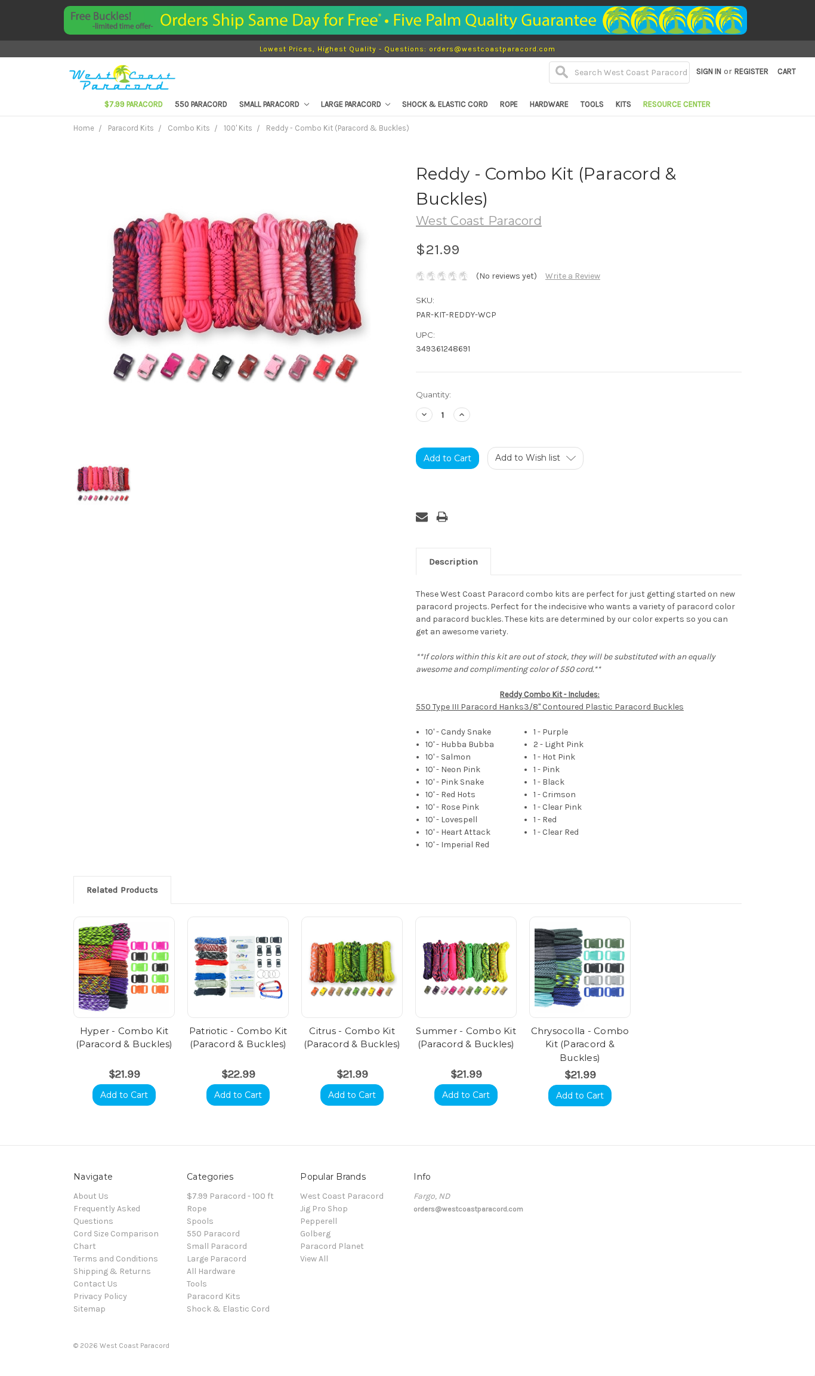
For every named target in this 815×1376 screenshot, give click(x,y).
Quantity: (433, 394)
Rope (509, 104)
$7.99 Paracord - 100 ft (230, 1196)
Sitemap (89, 1309)
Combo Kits (189, 128)
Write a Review (572, 276)
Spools (200, 1221)
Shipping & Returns (112, 1271)
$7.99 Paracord (133, 104)
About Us (91, 1196)
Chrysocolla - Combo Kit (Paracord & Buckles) (580, 1044)
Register (751, 71)
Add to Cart (124, 1095)
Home (83, 128)
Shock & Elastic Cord (445, 104)
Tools (592, 104)
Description (453, 561)
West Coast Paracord (342, 1196)
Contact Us (95, 1284)
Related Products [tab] (122, 889)
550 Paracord (201, 104)
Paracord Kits (131, 128)
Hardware (549, 104)
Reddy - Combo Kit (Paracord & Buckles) (337, 128)
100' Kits (238, 128)
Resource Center (677, 104)
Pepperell (318, 1221)
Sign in (708, 71)
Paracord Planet (332, 1246)
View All (314, 1259)
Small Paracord (270, 104)
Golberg (315, 1234)
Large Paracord (352, 104)
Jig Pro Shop (324, 1209)
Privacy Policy (100, 1296)
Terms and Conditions (115, 1259)
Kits (623, 104)
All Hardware (211, 1271)
